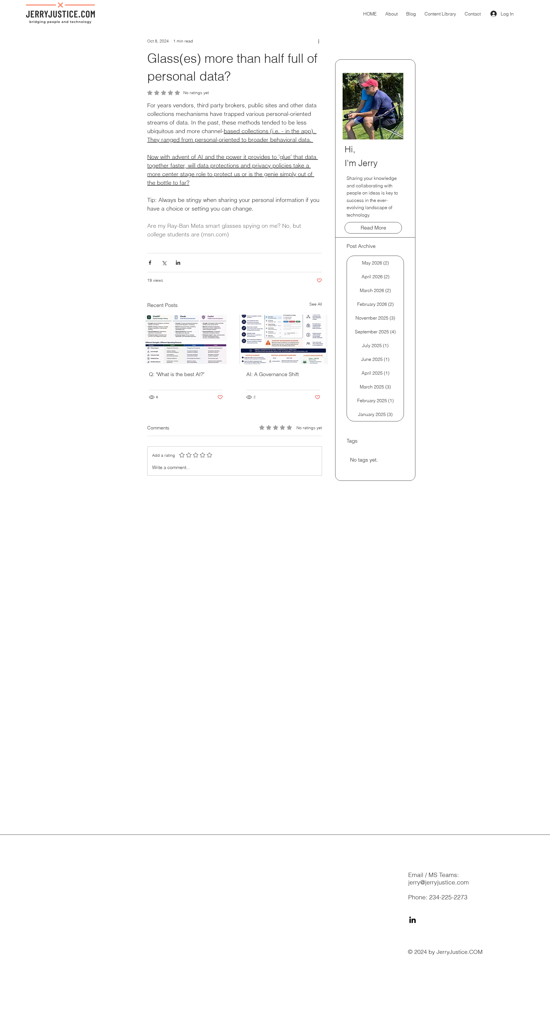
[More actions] (318, 41)
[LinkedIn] (412, 919)
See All (315, 304)
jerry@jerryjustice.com (438, 882)
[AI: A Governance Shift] (283, 339)
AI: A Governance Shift (272, 374)
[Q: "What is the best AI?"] (186, 339)
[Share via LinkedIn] (178, 262)
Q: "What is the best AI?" (177, 374)
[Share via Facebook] (150, 262)
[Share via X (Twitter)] (164, 262)
